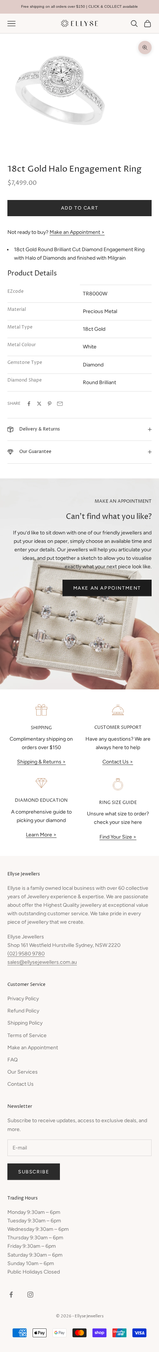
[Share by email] (60, 404)
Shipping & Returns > (41, 762)
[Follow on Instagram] (30, 1294)
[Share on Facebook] (29, 404)
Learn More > (41, 835)
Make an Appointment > (77, 232)
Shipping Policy (25, 1023)
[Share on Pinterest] (50, 404)
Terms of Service (27, 1035)
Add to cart (79, 208)
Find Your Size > (117, 837)
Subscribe (33, 1171)
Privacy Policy (23, 998)
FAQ (12, 1060)
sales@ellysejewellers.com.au (42, 962)
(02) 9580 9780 (26, 954)
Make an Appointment (107, 588)
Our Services (22, 1072)
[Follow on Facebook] (11, 1294)
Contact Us (20, 1084)
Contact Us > (117, 762)
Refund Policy (23, 1011)
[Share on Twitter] (39, 404)
